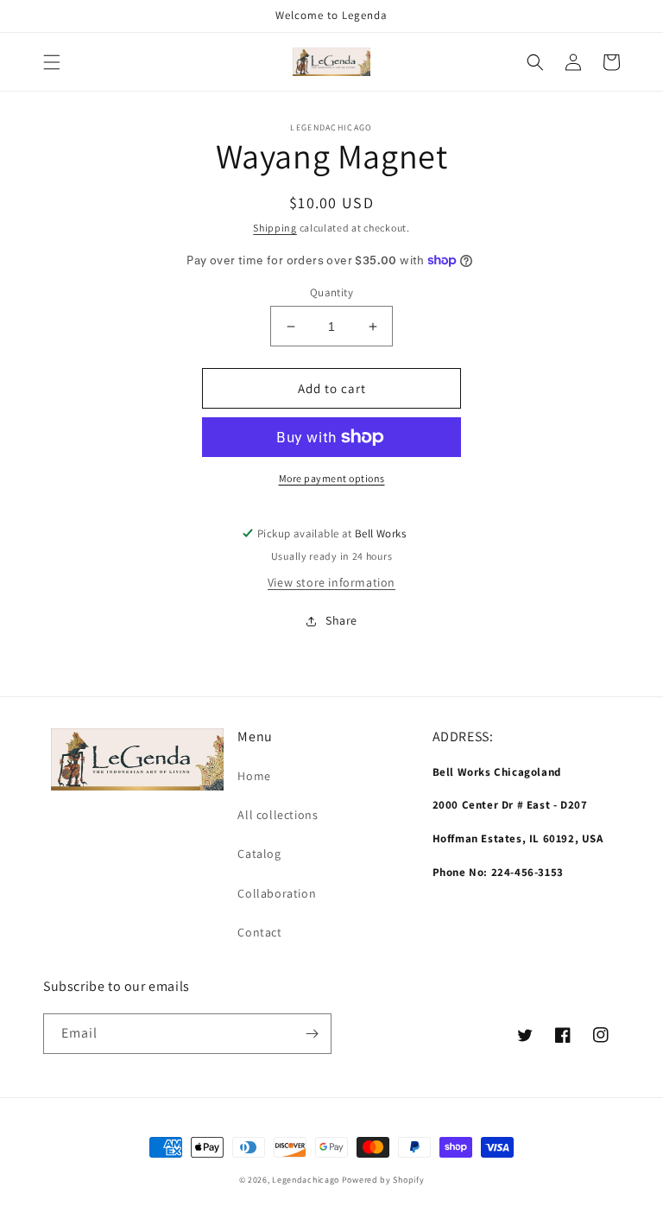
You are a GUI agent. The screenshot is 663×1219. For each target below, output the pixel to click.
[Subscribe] (312, 1033)
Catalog (259, 853)
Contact (259, 932)
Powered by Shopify (383, 1179)
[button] (52, 62)
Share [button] (341, 620)
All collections (277, 814)
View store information (331, 582)
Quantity (331, 292)
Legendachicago (305, 1179)
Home (253, 776)
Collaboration (276, 893)
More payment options (332, 478)
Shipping (275, 227)
